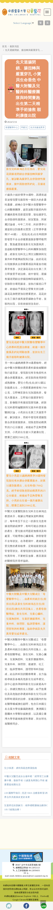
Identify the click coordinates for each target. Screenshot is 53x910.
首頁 (4, 46)
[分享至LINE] (43, 906)
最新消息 (14, 46)
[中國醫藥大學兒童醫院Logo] (21, 12)
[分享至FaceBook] (26, 906)
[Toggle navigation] (47, 12)
